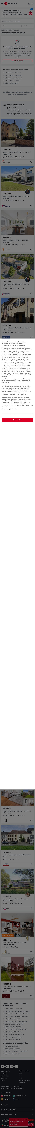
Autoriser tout (17, 420)
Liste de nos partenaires (9, 409)
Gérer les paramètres (17, 415)
